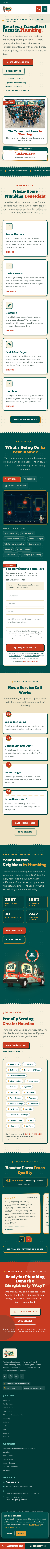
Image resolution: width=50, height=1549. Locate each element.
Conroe (13, 1087)
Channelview (15, 1081)
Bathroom (13, 479)
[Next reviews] (28, 1239)
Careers (6, 1433)
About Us (6, 1400)
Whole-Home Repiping (14, 544)
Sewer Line (34, 544)
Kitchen (31, 479)
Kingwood (14, 1126)
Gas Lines (6, 1470)
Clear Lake (33, 1081)
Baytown (30, 1064)
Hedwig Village (16, 1103)
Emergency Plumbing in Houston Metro (19, 1448)
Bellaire (13, 1070)
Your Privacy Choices (32, 656)
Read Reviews (13, 939)
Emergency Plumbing (31, 555)
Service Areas (8, 1408)
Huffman (14, 1109)
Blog (4, 1429)
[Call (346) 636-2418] (38, 9)
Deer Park (14, 1092)
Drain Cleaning (10, 533)
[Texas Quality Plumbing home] (7, 9)
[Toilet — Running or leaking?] (9, 512)
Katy (32, 1120)
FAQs (5, 1426)
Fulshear (33, 1098)
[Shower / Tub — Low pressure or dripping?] (25, 502)
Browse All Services (25, 419)
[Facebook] (5, 1376)
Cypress (27, 1087)
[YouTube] (16, 1376)
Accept (21, 1533)
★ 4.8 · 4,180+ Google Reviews (19, 1329)
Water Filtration (23, 549)
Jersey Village (16, 1120)
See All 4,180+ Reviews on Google (25, 1249)
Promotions (7, 1411)
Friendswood (15, 1098)
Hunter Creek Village (19, 1115)
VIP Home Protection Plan (13, 1415)
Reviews (6, 1422)
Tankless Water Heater (14, 539)
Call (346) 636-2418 (19, 62)
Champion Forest (17, 1075)
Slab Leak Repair (36, 539)
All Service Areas (11, 1052)
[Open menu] (44, 9)
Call (30, 661)
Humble (28, 1109)
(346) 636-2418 (24, 154)
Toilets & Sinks (8, 1459)
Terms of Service (15, 656)
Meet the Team (14, 931)
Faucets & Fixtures (10, 1467)
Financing (6, 1418)
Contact (6, 1437)
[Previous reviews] (21, 1239)
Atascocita (14, 1064)
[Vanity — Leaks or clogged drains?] (38, 509)
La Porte (29, 1126)
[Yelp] (22, 1376)
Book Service (13, 71)
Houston (34, 1103)
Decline (9, 1533)
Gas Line (8, 549)
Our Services (8, 1404)
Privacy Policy (39, 653)
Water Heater (27, 533)
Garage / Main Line (17, 486)
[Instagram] (10, 1376)
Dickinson (30, 1092)
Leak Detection (11, 555)
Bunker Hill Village (32, 1070)
